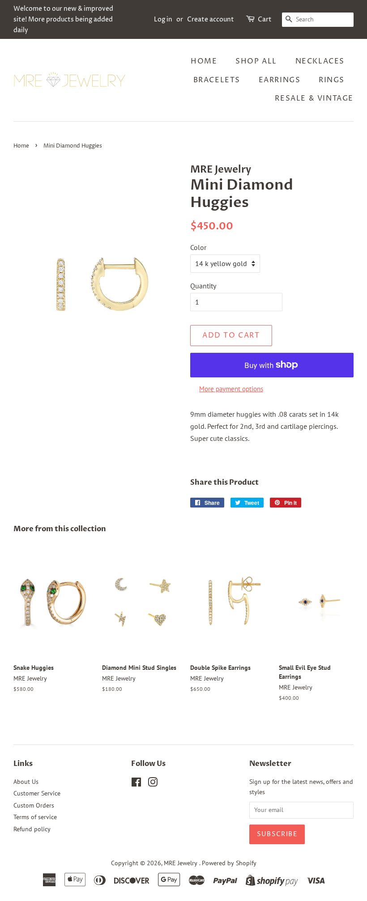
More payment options (231, 389)
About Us (25, 782)
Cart (265, 19)
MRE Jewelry (181, 863)
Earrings (280, 80)
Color (198, 247)
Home (204, 61)
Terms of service (35, 817)
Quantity (203, 285)
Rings (332, 80)
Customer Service (36, 793)
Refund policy (32, 829)
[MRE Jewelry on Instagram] (153, 784)
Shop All (256, 61)
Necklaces (320, 61)
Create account (210, 19)
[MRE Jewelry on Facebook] (136, 784)
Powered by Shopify (229, 863)
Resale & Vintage (314, 98)
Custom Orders (33, 805)
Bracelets (216, 80)
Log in (163, 19)
